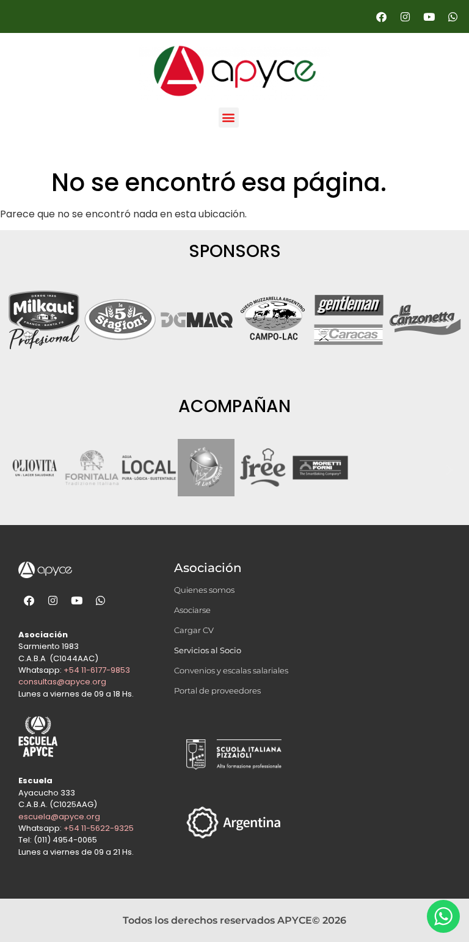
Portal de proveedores (217, 690)
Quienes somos (204, 590)
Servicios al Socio (207, 650)
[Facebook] (381, 16)
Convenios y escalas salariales (231, 670)
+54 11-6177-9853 (97, 670)
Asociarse (192, 610)
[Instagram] (404, 16)
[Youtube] (428, 16)
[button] (229, 117)
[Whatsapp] (452, 16)
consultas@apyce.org (62, 681)
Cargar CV (194, 630)
